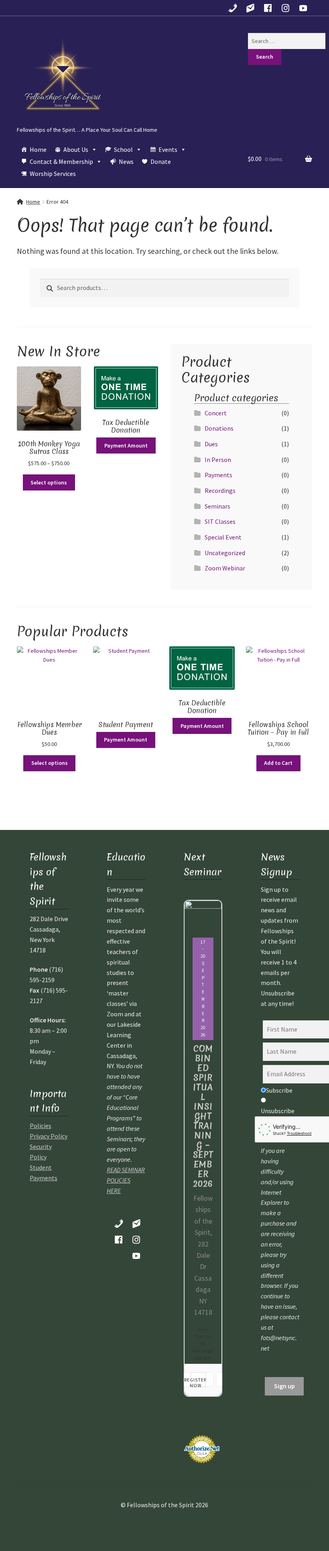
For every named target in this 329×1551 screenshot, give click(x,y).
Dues (211, 444)
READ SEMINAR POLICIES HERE (126, 1180)
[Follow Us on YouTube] (303, 8)
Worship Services (53, 174)
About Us (75, 149)
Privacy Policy (48, 1136)
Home (38, 149)
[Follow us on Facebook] (268, 8)
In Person (218, 460)
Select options (48, 482)
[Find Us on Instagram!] (285, 8)
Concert (216, 413)
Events (167, 149)
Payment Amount (126, 445)
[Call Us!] (233, 8)
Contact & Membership (61, 161)
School (123, 149)
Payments (218, 475)
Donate (160, 161)
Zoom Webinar (225, 568)
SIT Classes (220, 521)
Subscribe (279, 1090)
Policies (40, 1126)
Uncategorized (225, 553)
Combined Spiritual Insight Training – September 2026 (203, 1116)
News (126, 161)
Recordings (220, 490)
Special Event (223, 537)
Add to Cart (278, 762)
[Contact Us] (250, 8)
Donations (219, 428)
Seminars (217, 506)
